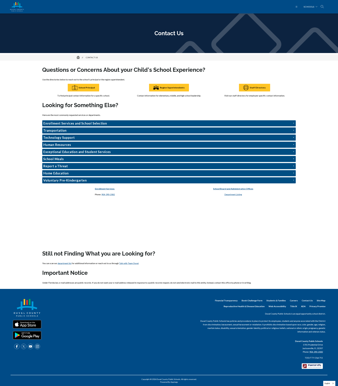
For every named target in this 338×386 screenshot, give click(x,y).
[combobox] (329, 383)
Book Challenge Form (252, 300)
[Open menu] (296, 6)
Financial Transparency (226, 300)
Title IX (293, 306)
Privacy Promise (317, 306)
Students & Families (276, 300)
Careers (294, 300)
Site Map (321, 300)
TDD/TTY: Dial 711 (314, 357)
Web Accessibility (277, 306)
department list (64, 263)
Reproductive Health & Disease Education (244, 306)
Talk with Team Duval (129, 263)
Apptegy (174, 382)
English (327, 383)
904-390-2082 (108, 194)
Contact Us (92, 57)
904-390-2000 (316, 352)
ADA (303, 306)
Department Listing (233, 194)
